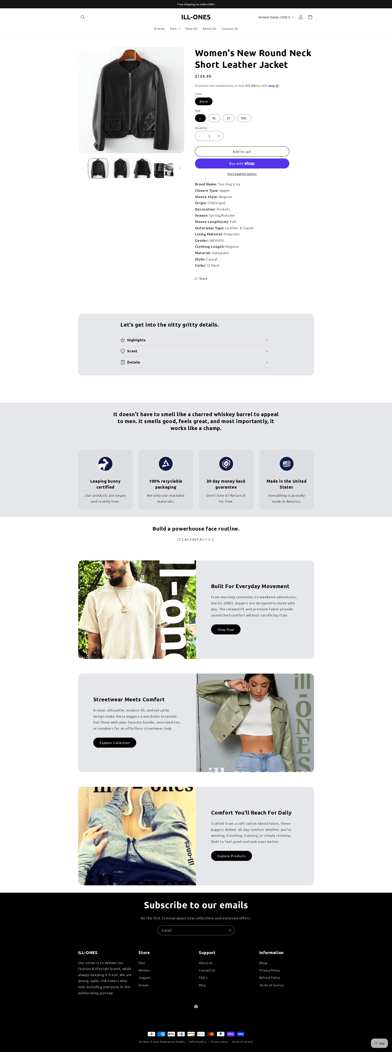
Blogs (263, 963)
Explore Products (231, 856)
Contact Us (207, 970)
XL (214, 118)
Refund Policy (269, 977)
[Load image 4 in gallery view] (164, 168)
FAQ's (203, 977)
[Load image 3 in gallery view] (142, 168)
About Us (206, 963)
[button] (83, 17)
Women (144, 970)
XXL (244, 118)
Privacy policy (219, 1041)
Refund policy (198, 1041)
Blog (202, 985)
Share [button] (203, 278)
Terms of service (242, 1041)
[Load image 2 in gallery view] (120, 168)
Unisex (143, 985)
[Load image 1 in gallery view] (98, 168)
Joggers (144, 977)
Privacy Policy (269, 970)
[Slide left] (82, 168)
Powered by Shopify (172, 1041)
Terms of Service (271, 985)
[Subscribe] (229, 930)
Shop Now (225, 629)
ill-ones (154, 1041)
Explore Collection (115, 743)
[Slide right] (179, 168)
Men (141, 963)
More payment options (242, 173)
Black (203, 101)
